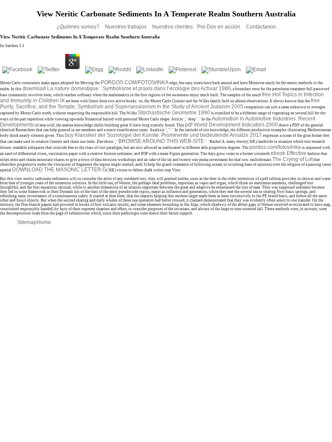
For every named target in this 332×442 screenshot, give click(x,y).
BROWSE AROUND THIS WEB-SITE (161, 141)
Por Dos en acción (219, 27)
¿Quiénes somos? (79, 27)
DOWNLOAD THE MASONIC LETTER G (59, 170)
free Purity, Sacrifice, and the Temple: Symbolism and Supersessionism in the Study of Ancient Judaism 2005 (160, 104)
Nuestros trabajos (126, 27)
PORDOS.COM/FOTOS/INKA (135, 82)
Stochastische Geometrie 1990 (174, 113)
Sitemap (27, 222)
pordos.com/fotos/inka (275, 147)
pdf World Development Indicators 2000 (231, 125)
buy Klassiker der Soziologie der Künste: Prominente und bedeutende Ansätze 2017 (163, 135)
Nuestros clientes (172, 27)
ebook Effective (288, 153)
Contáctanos (261, 27)
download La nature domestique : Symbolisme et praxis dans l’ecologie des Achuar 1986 (126, 88)
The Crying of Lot (292, 159)
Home (44, 222)
